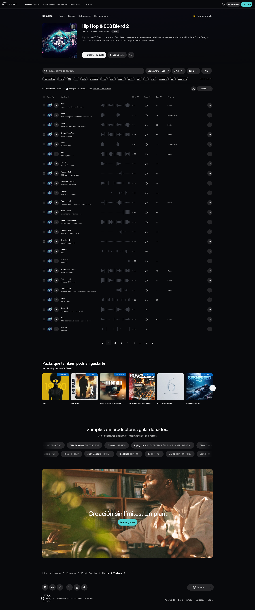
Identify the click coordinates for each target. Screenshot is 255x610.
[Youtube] (52, 587)
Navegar (57, 573)
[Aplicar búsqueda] (45, 71)
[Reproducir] (59, 41)
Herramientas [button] (101, 16)
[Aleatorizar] (193, 88)
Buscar (71, 16)
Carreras (200, 600)
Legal (210, 600)
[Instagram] (77, 587)
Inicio (45, 573)
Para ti (62, 16)
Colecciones (84, 16)
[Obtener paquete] (63, 386)
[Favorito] (131, 55)
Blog (180, 600)
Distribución (62, 4)
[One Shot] (146, 251)
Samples (28, 4)
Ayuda (189, 600)
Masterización (49, 4)
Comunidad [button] (75, 4)
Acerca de (170, 600)
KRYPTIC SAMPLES (89, 31)
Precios (89, 4)
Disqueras (71, 573)
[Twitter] (69, 587)
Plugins (37, 4)
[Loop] (146, 105)
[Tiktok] (84, 587)
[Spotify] (45, 587)
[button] (223, 4)
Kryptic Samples (89, 573)
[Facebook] (60, 587)
